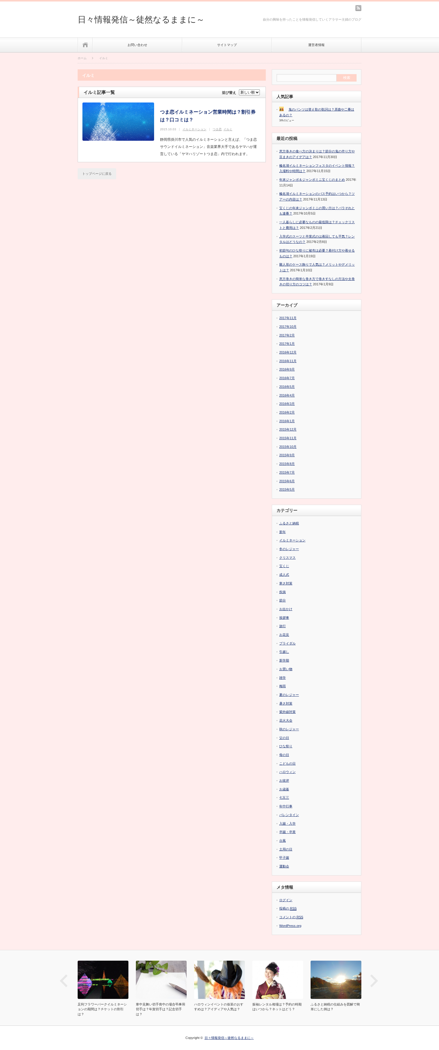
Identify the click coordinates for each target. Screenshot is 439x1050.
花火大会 (285, 720)
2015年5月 (287, 489)
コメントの (291, 917)
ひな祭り (285, 746)
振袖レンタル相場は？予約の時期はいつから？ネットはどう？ (277, 1006)
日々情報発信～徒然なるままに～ (141, 19)
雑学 (282, 677)
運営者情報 (316, 45)
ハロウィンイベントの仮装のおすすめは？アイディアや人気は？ (218, 1006)
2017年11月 (288, 318)
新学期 (284, 660)
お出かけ (285, 609)
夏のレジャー (289, 695)
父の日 (284, 738)
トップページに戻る (97, 173)
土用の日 (285, 849)
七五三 (284, 797)
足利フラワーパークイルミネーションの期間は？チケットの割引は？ (102, 1009)
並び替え (229, 93)
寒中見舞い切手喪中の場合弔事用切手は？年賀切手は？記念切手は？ (160, 1009)
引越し (284, 651)
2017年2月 (287, 335)
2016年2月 (287, 412)
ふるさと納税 (289, 523)
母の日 (284, 755)
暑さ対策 (285, 703)
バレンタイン (289, 815)
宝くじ (284, 566)
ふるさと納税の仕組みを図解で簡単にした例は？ (335, 1006)
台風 (282, 840)
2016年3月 (287, 403)
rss (358, 8)
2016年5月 (287, 386)
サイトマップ (227, 45)
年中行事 (285, 806)
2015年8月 (287, 464)
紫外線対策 (287, 712)
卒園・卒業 (287, 832)
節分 (282, 600)
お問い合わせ (137, 45)
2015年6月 (287, 481)
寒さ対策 (285, 583)
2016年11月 (288, 361)
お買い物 (285, 669)
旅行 (282, 626)
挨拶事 (284, 617)
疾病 (282, 592)
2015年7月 (287, 472)
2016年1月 (287, 421)
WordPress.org (290, 925)
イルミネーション (194, 129)
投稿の (288, 908)
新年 (282, 532)
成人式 (284, 574)
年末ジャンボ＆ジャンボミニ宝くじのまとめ (312, 179)
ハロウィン (287, 772)
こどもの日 (287, 763)
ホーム (85, 45)
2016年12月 (288, 352)
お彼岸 (284, 780)
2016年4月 (287, 395)
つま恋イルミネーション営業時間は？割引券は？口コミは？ (208, 115)
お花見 (284, 634)
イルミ (227, 129)
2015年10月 (288, 447)
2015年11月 (288, 438)
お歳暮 (284, 789)
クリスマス (287, 557)
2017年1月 (287, 343)
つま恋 (217, 129)
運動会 (284, 866)
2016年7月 (287, 378)
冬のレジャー (289, 549)
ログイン (285, 900)
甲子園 (284, 857)
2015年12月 (288, 429)
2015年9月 (287, 455)
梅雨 (282, 686)
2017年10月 (288, 326)
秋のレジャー (289, 729)
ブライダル (287, 643)
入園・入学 (287, 823)
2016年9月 (287, 369)
